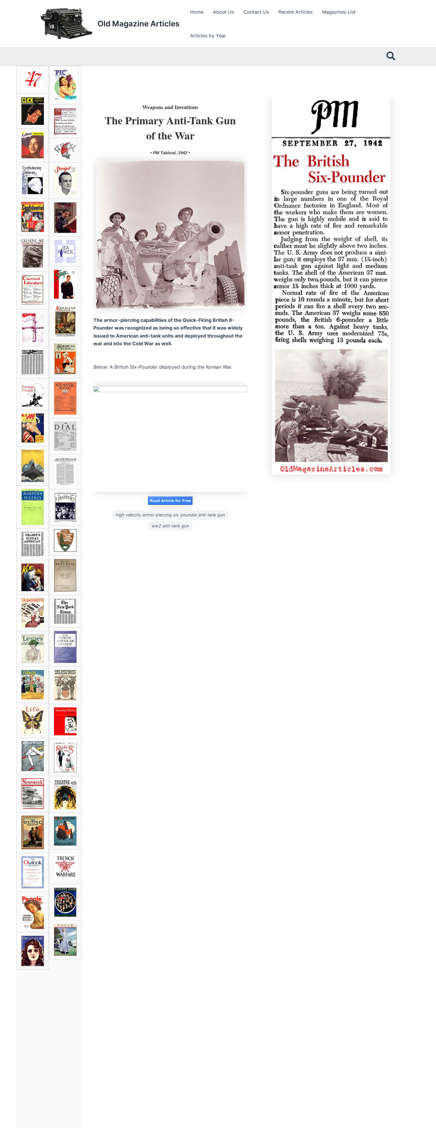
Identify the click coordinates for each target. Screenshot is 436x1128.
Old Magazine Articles (138, 23)
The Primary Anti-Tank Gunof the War (170, 127)
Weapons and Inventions (170, 107)
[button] (391, 56)
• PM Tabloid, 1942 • (170, 152)
